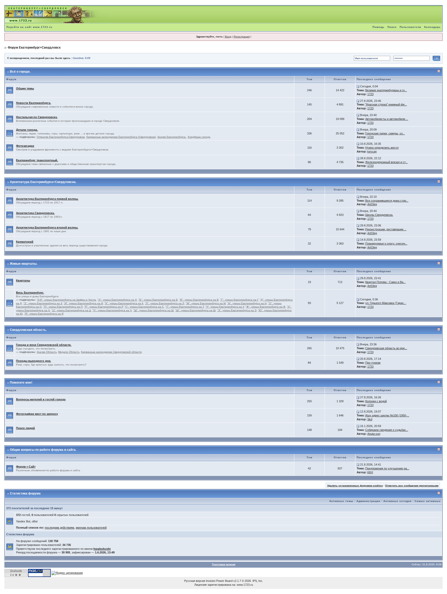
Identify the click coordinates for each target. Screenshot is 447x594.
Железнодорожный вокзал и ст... (386, 162)
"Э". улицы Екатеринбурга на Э (236, 310)
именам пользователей (91, 527)
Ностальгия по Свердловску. (36, 117)
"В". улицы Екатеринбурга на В (199, 299)
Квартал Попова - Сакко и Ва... (385, 282)
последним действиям (59, 527)
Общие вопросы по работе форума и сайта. (43, 450)
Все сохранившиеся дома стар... (386, 200)
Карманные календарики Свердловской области (111, 352)
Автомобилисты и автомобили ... (386, 118)
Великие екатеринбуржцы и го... (386, 90)
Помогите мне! (21, 382)
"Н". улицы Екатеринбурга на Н (246, 303)
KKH (370, 472)
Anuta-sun (373, 433)
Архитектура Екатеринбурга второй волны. (47, 227)
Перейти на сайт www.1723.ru (29, 27)
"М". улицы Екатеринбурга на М (206, 303)
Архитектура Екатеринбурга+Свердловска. (43, 182)
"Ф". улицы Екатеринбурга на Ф (265, 306)
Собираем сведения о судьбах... (386, 429)
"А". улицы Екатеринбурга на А (117, 299)
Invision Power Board (219, 580)
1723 (370, 94)
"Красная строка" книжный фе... (386, 104)
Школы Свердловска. (379, 214)
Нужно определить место (382, 147)
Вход (228, 36)
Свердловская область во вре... (386, 348)
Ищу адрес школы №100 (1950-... (387, 415)
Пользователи (410, 27)
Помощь (378, 27)
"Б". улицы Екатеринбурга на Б (158, 299)
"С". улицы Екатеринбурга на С (144, 306)
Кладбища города (199, 136)
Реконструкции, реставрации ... (385, 229)
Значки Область (47, 352)
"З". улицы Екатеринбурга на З (42, 303)
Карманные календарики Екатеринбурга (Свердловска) (121, 136)
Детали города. (27, 129)
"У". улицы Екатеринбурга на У (224, 306)
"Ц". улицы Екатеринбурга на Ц (71, 310)
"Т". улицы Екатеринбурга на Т (184, 306)
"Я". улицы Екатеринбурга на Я (43, 313)
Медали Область (68, 352)
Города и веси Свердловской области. (43, 344)
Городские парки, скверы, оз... (385, 133)
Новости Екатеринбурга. (33, 102)
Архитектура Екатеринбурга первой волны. (47, 198)
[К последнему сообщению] (358, 86)
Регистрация (242, 36)
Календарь (432, 27)
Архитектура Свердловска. (35, 213)
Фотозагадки (25, 145)
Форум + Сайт (25, 466)
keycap (372, 151)
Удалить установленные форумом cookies (355, 485)
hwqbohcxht (102, 548)
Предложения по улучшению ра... (387, 468)
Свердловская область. (28, 330)
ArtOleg (372, 204)
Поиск (392, 27)
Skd (369, 419)
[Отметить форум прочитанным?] (9, 90)
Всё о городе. (20, 71)
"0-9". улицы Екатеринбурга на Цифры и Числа (66, 299)
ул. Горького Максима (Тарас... (385, 302)
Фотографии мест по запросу (37, 413)
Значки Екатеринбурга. (171, 136)
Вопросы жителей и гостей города (40, 399)
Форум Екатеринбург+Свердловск (34, 47)
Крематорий (24, 241)
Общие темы (25, 88)
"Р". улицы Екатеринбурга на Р (103, 306)
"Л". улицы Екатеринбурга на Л (164, 303)
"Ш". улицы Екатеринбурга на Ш (153, 310)
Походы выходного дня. (33, 360)
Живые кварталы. (23, 263)
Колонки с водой (376, 401)
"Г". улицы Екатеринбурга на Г (239, 299)
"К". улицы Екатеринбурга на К (124, 303)
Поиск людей (25, 428)
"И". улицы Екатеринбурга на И (83, 303)
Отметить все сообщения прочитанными (411, 485)
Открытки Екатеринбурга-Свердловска (61, 136)
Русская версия (194, 580)
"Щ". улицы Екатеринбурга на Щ (195, 310)
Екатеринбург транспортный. (37, 160)
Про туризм (373, 362)
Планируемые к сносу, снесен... (386, 243)
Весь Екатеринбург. (30, 292)
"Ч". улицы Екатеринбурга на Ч (112, 310)
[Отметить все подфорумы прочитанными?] (9, 133)
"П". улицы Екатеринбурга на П (63, 306)
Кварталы (23, 280)
